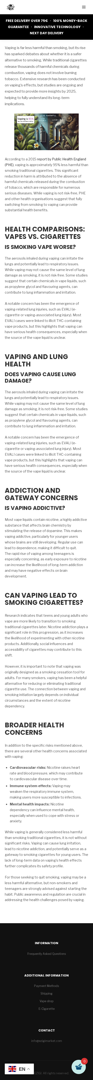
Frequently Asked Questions (46, 954)
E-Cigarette (47, 1009)
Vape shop (46, 1001)
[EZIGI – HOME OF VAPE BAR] (11, 7)
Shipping (46, 993)
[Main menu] (84, 7)
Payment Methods (46, 986)
